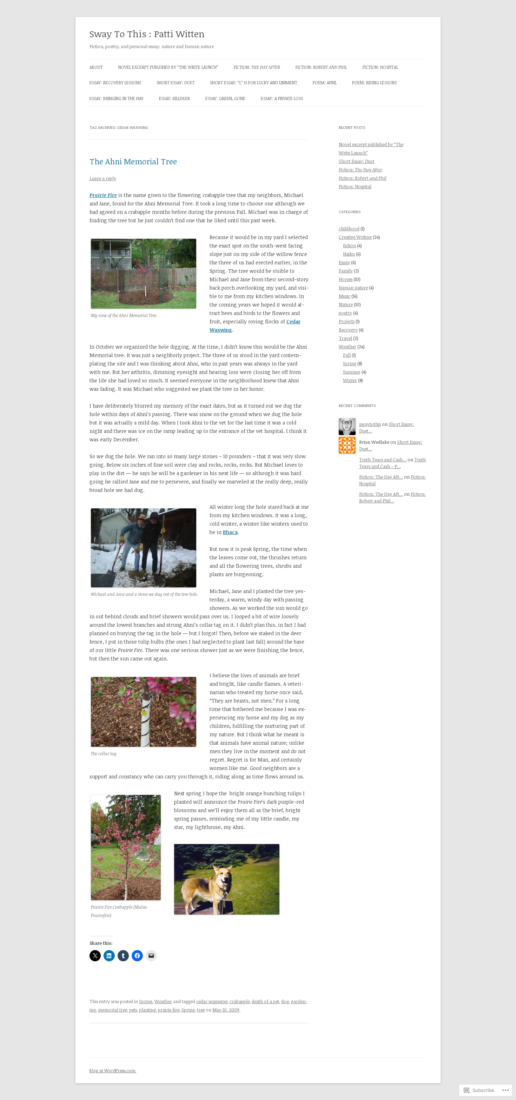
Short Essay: (175, 82)
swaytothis (370, 424)
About (96, 67)
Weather (163, 1001)
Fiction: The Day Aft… (381, 477)
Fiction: (257, 67)
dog (285, 1001)
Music (344, 296)
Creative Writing (355, 237)
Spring (145, 1001)
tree (201, 1010)
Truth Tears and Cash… (382, 459)
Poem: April (325, 82)
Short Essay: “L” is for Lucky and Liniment (253, 82)
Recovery (348, 330)
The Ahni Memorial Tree (133, 161)
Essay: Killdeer (174, 98)
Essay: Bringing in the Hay (117, 98)
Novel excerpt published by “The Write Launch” (168, 67)
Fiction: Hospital (380, 67)
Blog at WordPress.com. (113, 1070)
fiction (349, 245)
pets (133, 1010)
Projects (347, 321)
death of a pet (265, 1001)
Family (346, 271)
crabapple (240, 1001)
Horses (345, 279)
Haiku (349, 254)
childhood (349, 228)
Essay (344, 262)
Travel (345, 338)
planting (147, 1010)
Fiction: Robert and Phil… (392, 497)
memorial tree (112, 1010)
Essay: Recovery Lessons (115, 82)
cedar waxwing (211, 1001)
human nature (353, 287)
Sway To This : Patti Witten (147, 33)
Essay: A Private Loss (282, 98)
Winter (350, 380)
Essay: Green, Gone (225, 98)
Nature (346, 304)
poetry (345, 313)
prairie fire (168, 1010)
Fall (347, 355)
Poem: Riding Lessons (374, 82)
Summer (351, 372)
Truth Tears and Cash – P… (392, 462)
